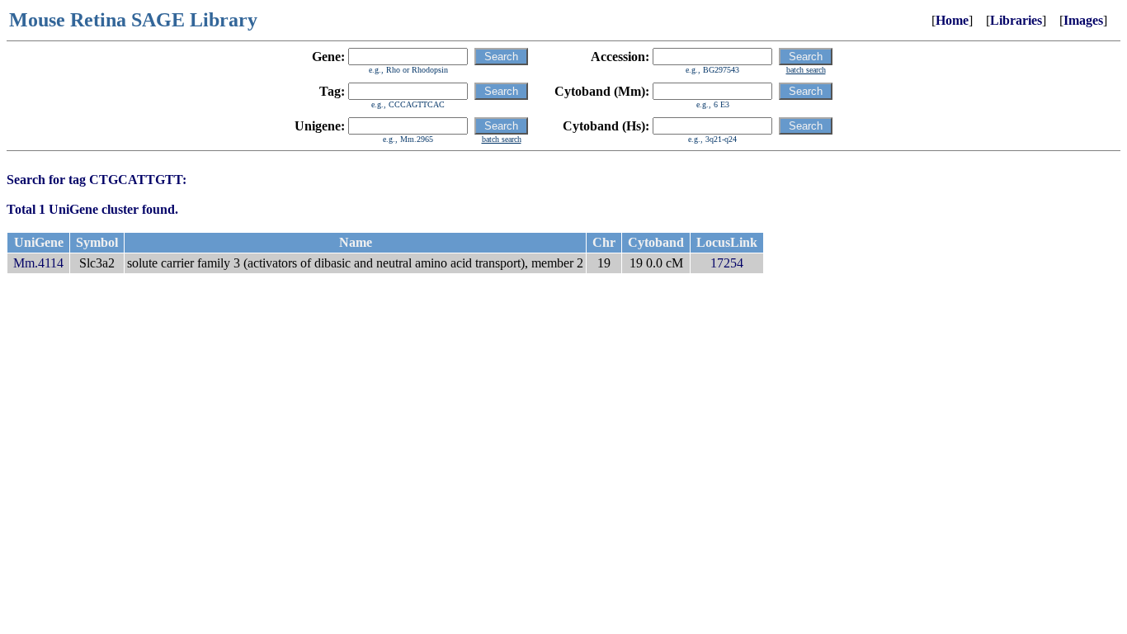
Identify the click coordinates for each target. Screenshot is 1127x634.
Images (1083, 20)
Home (952, 20)
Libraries (1016, 20)
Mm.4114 (38, 263)
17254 (726, 263)
